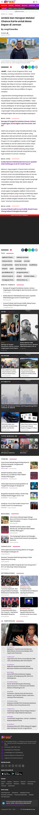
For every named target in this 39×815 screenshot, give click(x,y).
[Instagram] (12, 765)
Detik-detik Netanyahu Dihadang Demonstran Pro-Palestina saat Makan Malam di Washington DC (21, 686)
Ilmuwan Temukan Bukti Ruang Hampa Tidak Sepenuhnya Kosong (16, 558)
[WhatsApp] (29, 67)
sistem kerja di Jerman (8, 276)
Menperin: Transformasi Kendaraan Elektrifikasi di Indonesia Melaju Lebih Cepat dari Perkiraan (20, 651)
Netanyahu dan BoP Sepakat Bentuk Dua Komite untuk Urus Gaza (28, 612)
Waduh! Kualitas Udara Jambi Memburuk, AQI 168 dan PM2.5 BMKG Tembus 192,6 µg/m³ (13, 475)
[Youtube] (16, 765)
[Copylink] (36, 67)
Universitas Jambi (23, 280)
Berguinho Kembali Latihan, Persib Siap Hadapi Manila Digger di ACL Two (14, 495)
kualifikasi (33, 265)
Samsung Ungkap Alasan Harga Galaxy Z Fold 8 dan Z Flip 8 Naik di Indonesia (21, 712)
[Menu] (2, 1)
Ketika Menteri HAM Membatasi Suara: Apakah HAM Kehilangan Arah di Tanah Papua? (19, 163)
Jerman (27, 261)
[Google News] (23, 765)
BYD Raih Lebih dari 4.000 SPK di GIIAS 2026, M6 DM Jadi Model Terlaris (10, 427)
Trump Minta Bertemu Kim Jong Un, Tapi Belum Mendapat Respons (9, 612)
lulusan (4, 269)
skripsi (19, 276)
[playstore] (17, 775)
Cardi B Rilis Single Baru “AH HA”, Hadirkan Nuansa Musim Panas (21, 719)
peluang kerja (21, 269)
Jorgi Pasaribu (7, 265)
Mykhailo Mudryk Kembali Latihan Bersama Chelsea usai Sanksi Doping (20, 667)
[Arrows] (2, 326)
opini (11, 269)
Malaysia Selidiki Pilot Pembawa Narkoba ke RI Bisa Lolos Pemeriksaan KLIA (21, 704)
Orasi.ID (4, 14)
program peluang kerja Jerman (23, 272)
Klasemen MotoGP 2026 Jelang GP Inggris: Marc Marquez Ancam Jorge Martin (22, 727)
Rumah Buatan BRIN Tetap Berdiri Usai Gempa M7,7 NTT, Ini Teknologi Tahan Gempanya (18, 566)
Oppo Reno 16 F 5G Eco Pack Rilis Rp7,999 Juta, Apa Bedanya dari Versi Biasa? (21, 660)
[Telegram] (32, 67)
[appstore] (6, 775)
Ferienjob (18, 261)
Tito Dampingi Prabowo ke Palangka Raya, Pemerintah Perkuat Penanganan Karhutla (23, 538)
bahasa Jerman (22, 257)
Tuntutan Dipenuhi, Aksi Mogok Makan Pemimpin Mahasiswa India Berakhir (10, 591)
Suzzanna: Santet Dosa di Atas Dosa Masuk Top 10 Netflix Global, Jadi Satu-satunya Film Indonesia (20, 695)
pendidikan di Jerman (8, 272)
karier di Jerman (21, 265)
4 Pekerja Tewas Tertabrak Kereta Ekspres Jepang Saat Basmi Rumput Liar (29, 592)
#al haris (23, 453)
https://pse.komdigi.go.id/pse (15, 805)
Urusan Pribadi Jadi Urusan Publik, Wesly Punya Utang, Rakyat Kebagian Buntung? (19, 210)
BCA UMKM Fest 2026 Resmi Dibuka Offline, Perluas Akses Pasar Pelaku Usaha (9, 372)
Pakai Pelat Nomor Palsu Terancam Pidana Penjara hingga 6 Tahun (29, 426)
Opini (11, 14)
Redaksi (3, 33)
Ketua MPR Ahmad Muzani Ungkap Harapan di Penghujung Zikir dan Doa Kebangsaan (20, 676)
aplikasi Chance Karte (8, 257)
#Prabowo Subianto (8, 453)
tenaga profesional (8, 280)
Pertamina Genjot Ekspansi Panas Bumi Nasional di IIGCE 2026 (28, 372)
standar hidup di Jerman (30, 276)
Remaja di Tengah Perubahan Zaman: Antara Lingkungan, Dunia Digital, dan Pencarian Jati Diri (18, 123)
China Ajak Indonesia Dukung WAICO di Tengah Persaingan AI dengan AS (14, 485)
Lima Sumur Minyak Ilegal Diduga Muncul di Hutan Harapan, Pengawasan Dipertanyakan (15, 464)
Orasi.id (17, 809)
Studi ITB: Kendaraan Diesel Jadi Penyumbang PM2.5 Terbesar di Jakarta (19, 407)
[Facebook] (22, 67)
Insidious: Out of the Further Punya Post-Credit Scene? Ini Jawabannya (15, 504)
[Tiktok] (19, 765)
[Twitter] (26, 67)
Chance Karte (7, 261)
